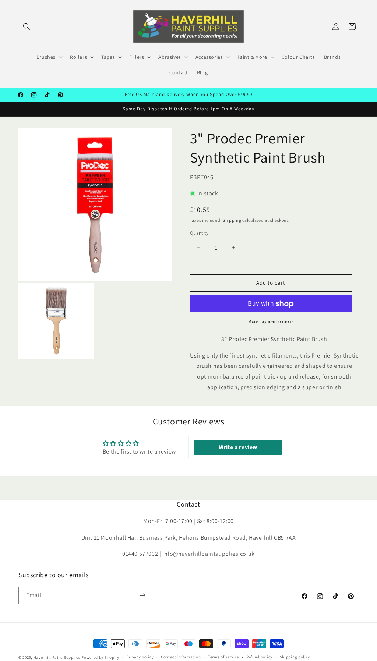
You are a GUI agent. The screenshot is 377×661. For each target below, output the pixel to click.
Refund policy (259, 657)
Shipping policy (295, 657)
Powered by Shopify (100, 657)
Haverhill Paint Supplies (57, 657)
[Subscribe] (142, 595)
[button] (26, 26)
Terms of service (223, 657)
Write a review (238, 447)
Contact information (181, 657)
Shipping (232, 220)
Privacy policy (140, 657)
